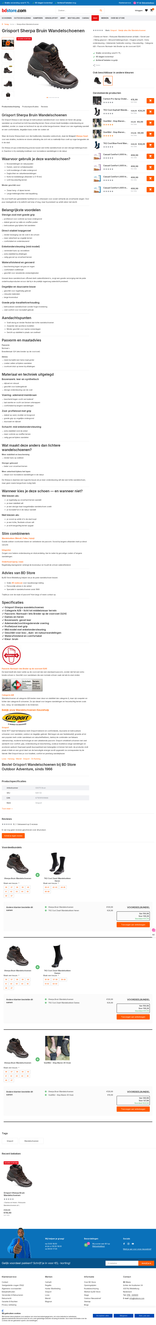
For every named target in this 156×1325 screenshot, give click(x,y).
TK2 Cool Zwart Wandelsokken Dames (63, 1003)
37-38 (55, 979)
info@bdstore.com (136, 1298)
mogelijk (107, 60)
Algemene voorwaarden (11, 1288)
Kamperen (38, 18)
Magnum (48, 1301)
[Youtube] (133, 1243)
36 (6, 887)
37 (12, 887)
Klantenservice (125, 3)
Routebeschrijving (91, 1288)
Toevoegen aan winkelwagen (133, 925)
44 (22, 891)
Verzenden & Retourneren (12, 1295)
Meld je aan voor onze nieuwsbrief (137, 1249)
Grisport (5, 727)
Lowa (4, 759)
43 (17, 891)
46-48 (47, 891)
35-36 (47, 979)
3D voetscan (17, 583)
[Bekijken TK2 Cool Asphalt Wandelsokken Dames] (97, 111)
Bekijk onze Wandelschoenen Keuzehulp (25, 709)
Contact (5, 1282)
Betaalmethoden (8, 1292)
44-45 (63, 887)
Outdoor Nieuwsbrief (92, 1298)
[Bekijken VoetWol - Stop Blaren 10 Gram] (97, 123)
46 (6, 896)
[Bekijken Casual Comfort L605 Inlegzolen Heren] (97, 189)
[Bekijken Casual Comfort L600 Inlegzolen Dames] (97, 156)
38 (17, 887)
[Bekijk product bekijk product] (150, 100)
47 (12, 896)
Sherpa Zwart (82, 136)
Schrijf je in (146, 1263)
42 (11, 891)
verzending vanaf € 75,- (108, 53)
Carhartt (48, 1282)
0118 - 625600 (132, 1295)
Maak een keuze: (11, 883)
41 (6, 891)
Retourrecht (6, 1298)
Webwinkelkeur (148, 3)
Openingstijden (90, 1285)
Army (62, 18)
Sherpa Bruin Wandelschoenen (17, 878)
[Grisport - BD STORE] (17, 719)
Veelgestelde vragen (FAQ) (13, 1285)
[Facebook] (124, 1243)
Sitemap (87, 1301)
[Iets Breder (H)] (11, 655)
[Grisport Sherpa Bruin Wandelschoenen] (19, 1175)
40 (28, 887)
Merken (104, 18)
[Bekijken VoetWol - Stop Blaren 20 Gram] (97, 134)
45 (28, 891)
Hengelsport (51, 18)
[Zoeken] (101, 10)
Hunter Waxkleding (52, 1288)
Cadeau (85, 18)
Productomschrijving (11, 107)
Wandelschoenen (31, 1141)
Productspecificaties (30, 107)
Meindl (18, 759)
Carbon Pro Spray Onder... (115, 99)
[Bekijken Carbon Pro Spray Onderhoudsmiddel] (97, 100)
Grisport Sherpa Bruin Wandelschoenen (14, 1194)
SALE (95, 18)
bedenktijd (104, 57)
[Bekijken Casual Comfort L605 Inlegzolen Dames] (97, 167)
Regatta (48, 1285)
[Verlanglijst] (146, 10)
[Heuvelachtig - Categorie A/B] (22, 685)
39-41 (47, 887)
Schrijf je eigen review (13, 836)
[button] (47, 97)
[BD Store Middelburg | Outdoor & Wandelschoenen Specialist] (14, 10)
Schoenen (7, 18)
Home (12, 24)
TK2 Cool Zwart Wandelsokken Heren (63, 910)
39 (23, 887)
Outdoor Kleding (22, 18)
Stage (86, 1295)
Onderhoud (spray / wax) (12, 562)
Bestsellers (74, 18)
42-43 (55, 887)
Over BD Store (118, 18)
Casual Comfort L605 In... (115, 165)
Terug (6, 24)
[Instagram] (128, 1243)
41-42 (47, 984)
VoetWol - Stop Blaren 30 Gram (57, 1063)
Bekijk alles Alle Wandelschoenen (132, 30)
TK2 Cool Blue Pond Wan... (115, 143)
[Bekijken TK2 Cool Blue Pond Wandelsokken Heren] (97, 145)
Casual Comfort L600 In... (115, 154)
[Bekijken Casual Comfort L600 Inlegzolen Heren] (97, 178)
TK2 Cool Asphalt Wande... (116, 110)
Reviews (44, 107)
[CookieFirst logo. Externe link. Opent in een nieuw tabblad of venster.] (3, 1311)
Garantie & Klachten (10, 1301)
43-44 (55, 984)
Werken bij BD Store (92, 1292)
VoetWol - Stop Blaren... (114, 121)
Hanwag (11, 759)
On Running (35, 759)
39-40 (63, 979)
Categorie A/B (8, 695)
